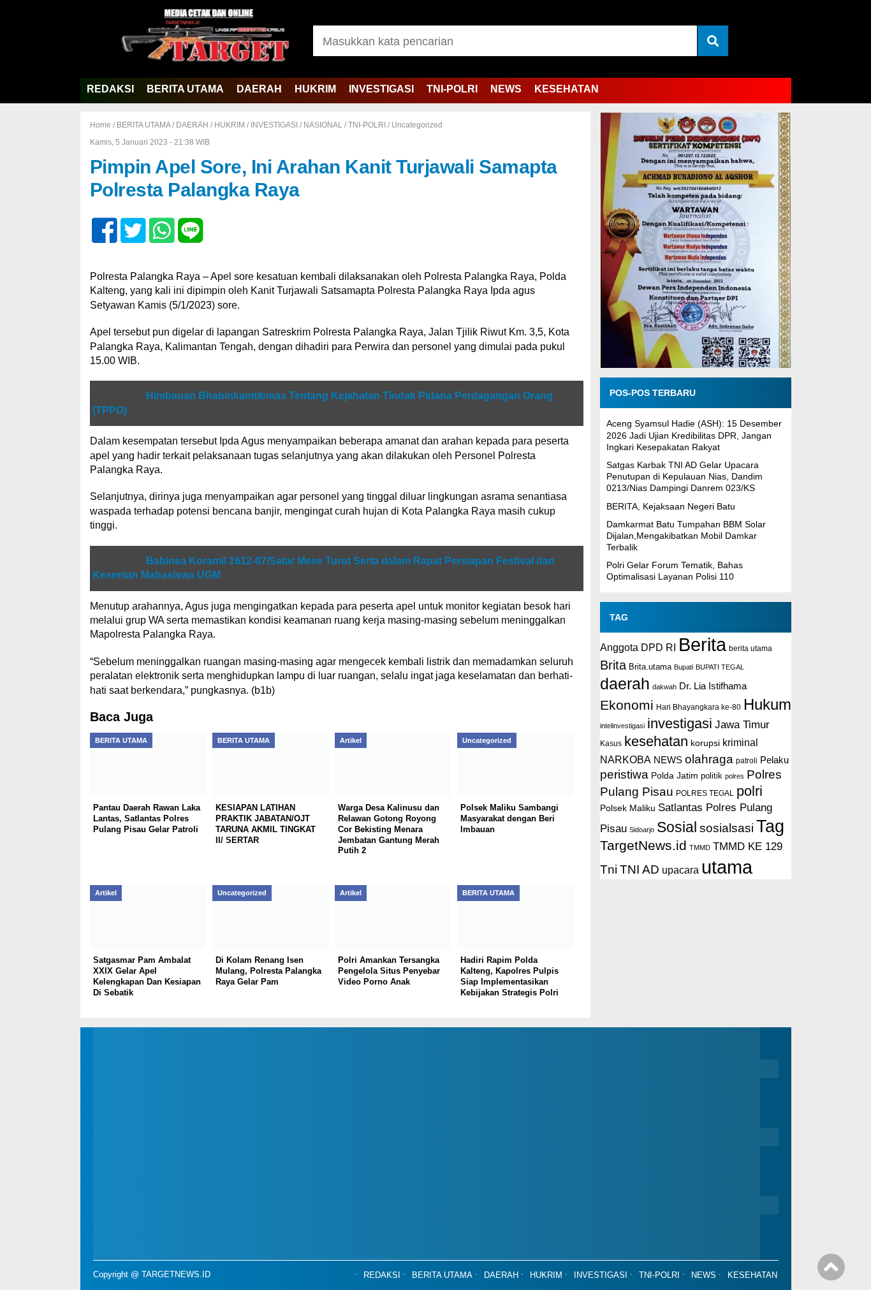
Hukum (767, 704)
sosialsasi (726, 828)
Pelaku (774, 759)
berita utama (750, 648)
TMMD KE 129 (747, 846)
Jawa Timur (742, 725)
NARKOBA (625, 759)
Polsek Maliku (627, 808)
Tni (608, 869)
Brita (613, 665)
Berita (702, 644)
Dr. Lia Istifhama (713, 686)
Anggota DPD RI (638, 647)
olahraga (709, 759)
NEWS (506, 89)
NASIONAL (323, 125)
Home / (103, 125)
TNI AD (639, 869)
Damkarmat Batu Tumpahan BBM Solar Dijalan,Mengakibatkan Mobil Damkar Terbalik (686, 535)
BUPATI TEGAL (720, 667)
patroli (747, 760)
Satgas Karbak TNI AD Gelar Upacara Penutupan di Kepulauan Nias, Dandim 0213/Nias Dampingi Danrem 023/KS (684, 476)
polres (734, 776)
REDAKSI (110, 89)
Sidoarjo (641, 829)
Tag (770, 826)
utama (726, 866)
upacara (680, 870)
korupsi (705, 743)
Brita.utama (650, 666)
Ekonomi (627, 705)
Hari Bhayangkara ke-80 (698, 707)
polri (749, 791)
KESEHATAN (566, 89)
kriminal (740, 742)
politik (711, 776)
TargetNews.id (643, 845)
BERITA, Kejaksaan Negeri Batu (670, 506)
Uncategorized (417, 125)
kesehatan (656, 741)
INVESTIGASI (381, 89)
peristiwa (624, 774)
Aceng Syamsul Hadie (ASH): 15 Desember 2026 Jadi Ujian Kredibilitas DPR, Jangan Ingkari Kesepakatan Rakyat (694, 434)
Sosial (677, 827)
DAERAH (259, 89)
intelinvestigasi (622, 725)
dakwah (664, 687)
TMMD (699, 847)
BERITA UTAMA (185, 89)
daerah (625, 684)
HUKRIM (315, 89)
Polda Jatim (674, 775)
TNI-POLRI (452, 89)
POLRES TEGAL (705, 793)
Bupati (683, 667)
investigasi (679, 723)
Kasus (611, 743)
